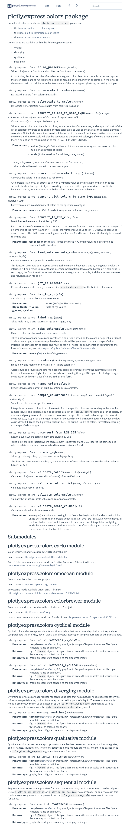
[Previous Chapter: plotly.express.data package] (69, 5)
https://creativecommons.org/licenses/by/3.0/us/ (35, 565)
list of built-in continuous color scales (38, 32)
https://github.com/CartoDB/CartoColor (45, 556)
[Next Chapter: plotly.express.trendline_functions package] (76, 5)
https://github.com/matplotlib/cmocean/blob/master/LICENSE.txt (43, 593)
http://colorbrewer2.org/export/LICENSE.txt (93, 617)
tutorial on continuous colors (34, 37)
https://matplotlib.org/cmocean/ (41, 584)
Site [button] (47, 5)
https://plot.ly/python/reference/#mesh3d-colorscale (66, 348)
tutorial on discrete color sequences (37, 28)
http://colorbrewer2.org (37, 612)
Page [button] (59, 5)
